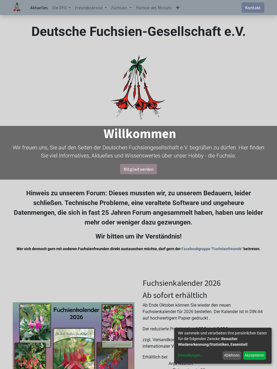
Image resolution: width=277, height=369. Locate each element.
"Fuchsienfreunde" (227, 249)
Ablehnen (232, 355)
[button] (178, 7)
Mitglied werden (138, 169)
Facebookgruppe (196, 249)
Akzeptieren (254, 355)
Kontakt (253, 7)
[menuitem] (39, 7)
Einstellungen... (191, 355)
